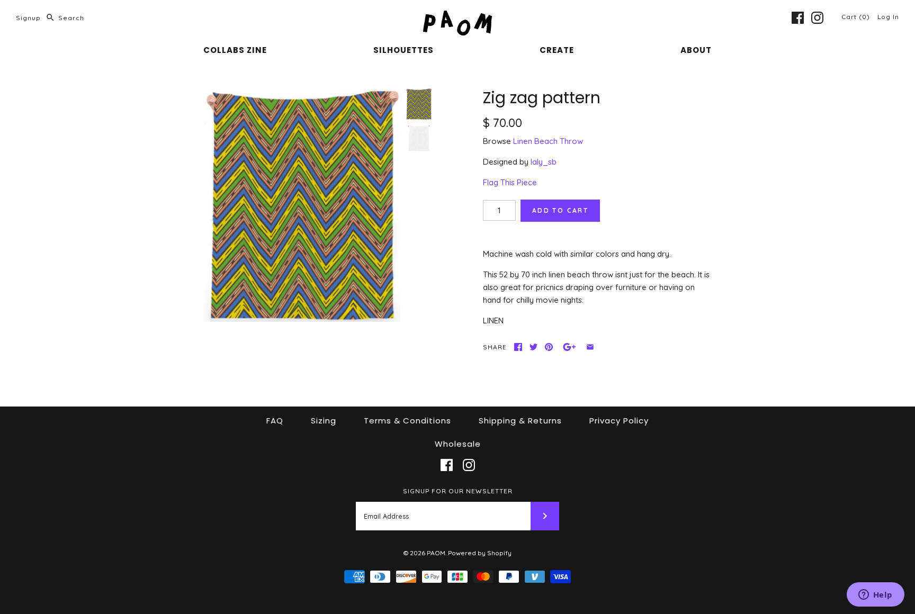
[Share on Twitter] (533, 347)
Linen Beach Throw (548, 141)
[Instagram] (817, 18)
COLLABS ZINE (235, 50)
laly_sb (544, 162)
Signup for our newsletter (458, 491)
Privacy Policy (619, 420)
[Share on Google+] (569, 347)
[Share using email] (590, 347)
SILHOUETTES (403, 50)
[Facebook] (798, 18)
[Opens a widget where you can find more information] (875, 595)
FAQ (274, 420)
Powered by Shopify (480, 553)
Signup (28, 18)
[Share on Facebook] (518, 347)
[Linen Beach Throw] (419, 138)
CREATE (557, 50)
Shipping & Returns (520, 420)
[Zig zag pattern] (301, 205)
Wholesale (458, 443)
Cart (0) (856, 17)
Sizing (323, 420)
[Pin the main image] (549, 347)
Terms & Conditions (407, 420)
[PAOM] (457, 17)
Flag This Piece (510, 182)
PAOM (436, 553)
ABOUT (696, 50)
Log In (888, 17)
